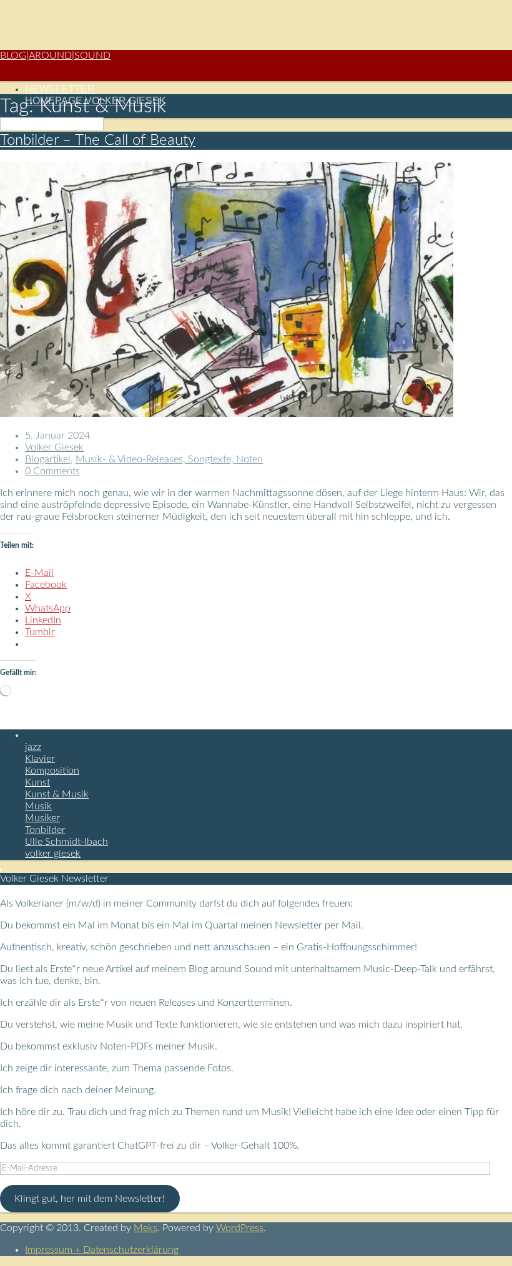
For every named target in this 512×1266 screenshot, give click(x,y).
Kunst (37, 782)
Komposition (52, 771)
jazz (33, 747)
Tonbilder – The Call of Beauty (97, 140)
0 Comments (52, 471)
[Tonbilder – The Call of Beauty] (226, 414)
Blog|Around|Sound (55, 56)
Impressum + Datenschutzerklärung (102, 1250)
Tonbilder (45, 830)
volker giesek (53, 854)
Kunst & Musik (57, 794)
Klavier (40, 759)
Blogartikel (48, 459)
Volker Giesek (54, 447)
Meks (145, 1228)
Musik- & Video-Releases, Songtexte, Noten (169, 459)
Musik (38, 806)
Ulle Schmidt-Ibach (66, 842)
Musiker (42, 818)
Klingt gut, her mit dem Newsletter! (89, 1199)
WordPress (239, 1228)
